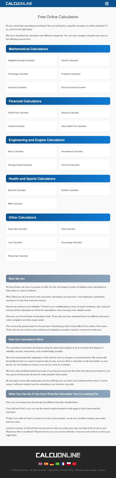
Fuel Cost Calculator (70, 164)
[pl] (69, 464)
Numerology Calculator (71, 242)
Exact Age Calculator (17, 228)
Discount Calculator (70, 112)
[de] (52, 464)
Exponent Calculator (17, 87)
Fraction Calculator (69, 60)
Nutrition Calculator (70, 190)
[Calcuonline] (19, 3)
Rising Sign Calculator (18, 255)
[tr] (74, 464)
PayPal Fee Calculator (18, 112)
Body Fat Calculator (17, 190)
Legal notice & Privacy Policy (60, 470)
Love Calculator (15, 242)
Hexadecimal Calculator (72, 151)
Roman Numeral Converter (73, 87)
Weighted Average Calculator (21, 60)
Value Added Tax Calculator (73, 126)
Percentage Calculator (18, 73)
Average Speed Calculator (20, 164)
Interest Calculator (16, 126)
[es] (46, 464)
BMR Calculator (15, 203)
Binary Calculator (16, 151)
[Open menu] (107, 4)
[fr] (63, 464)
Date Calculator (68, 228)
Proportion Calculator (70, 73)
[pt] (57, 464)
